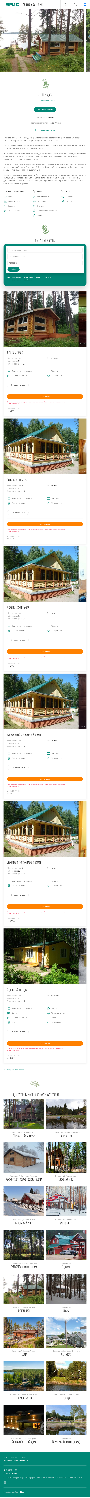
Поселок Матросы (29, 1438)
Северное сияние (23, 1398)
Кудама (66, 1267)
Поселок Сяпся (29, 1220)
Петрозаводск (71, 1176)
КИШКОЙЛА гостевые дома (24, 1267)
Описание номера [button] (18, 385)
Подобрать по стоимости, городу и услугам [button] (31, 277)
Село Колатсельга (71, 1395)
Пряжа (66, 1310)
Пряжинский (17, 1132)
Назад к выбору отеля (46, 100)
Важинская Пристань (29, 1176)
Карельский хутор (23, 1223)
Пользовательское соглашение (16, 1461)
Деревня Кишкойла (29, 1263)
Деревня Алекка (29, 1132)
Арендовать (45, 396)
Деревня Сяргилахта (29, 1395)
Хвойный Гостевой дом (24, 1442)
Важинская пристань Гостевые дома (24, 1179)
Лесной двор (23, 1310)
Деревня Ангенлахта (71, 1132)
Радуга (24, 1354)
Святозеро (66, 1354)
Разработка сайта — (14, 1492)
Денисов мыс (66, 1179)
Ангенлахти (66, 1135)
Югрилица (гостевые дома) (66, 1442)
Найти (13, 269)
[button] (65, 4)
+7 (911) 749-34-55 (10, 1470)
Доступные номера (45, 109)
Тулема (66, 1398)
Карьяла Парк (66, 1223)
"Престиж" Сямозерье (24, 1135)
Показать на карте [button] (47, 130)
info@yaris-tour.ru (10, 1473)
